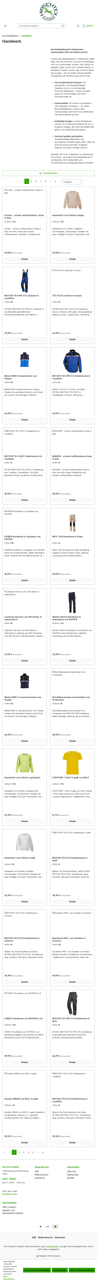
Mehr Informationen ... (9, 1277)
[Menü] (5, 25)
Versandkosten (52, 1246)
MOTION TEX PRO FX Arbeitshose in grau (71, 1019)
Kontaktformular (9, 1194)
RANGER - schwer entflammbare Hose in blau (72, 457)
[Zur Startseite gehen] (48, 12)
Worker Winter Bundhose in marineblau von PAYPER (66, 618)
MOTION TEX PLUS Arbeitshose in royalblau (69, 1100)
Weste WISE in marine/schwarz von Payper (22, 698)
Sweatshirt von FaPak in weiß (19, 858)
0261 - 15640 (9, 1178)
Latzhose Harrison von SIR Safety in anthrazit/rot (23, 618)
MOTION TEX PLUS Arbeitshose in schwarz (22, 939)
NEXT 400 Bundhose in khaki (67, 536)
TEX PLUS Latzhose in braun (67, 295)
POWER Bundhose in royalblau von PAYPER (22, 537)
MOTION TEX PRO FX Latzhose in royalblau (21, 296)
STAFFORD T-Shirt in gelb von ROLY (70, 777)
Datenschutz (72, 1174)
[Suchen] (62, 25)
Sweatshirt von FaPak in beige (68, 215)
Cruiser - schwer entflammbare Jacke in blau (24, 216)
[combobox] (39, 25)
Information (73, 1167)
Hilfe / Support (9, 1207)
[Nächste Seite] (50, 181)
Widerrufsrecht (41, 1174)
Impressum (40, 1178)
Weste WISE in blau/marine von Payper (20, 377)
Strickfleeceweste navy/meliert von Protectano (71, 698)
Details (24, 259)
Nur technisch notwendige (37, 1270)
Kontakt (70, 1178)
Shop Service (42, 1167)
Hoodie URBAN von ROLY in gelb (21, 1099)
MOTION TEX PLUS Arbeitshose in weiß (69, 859)
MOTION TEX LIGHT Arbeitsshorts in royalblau (23, 457)
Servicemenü (9, 1202)
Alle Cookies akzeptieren (82, 1270)
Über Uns (71, 1171)
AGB (37, 1171)
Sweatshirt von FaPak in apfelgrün (22, 777)
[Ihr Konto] (78, 25)
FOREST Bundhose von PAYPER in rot (23, 1018)
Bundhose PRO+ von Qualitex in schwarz (68, 939)
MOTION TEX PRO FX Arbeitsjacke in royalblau (71, 377)
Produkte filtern (50, 173)
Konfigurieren (59, 1270)
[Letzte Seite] (55, 181)
